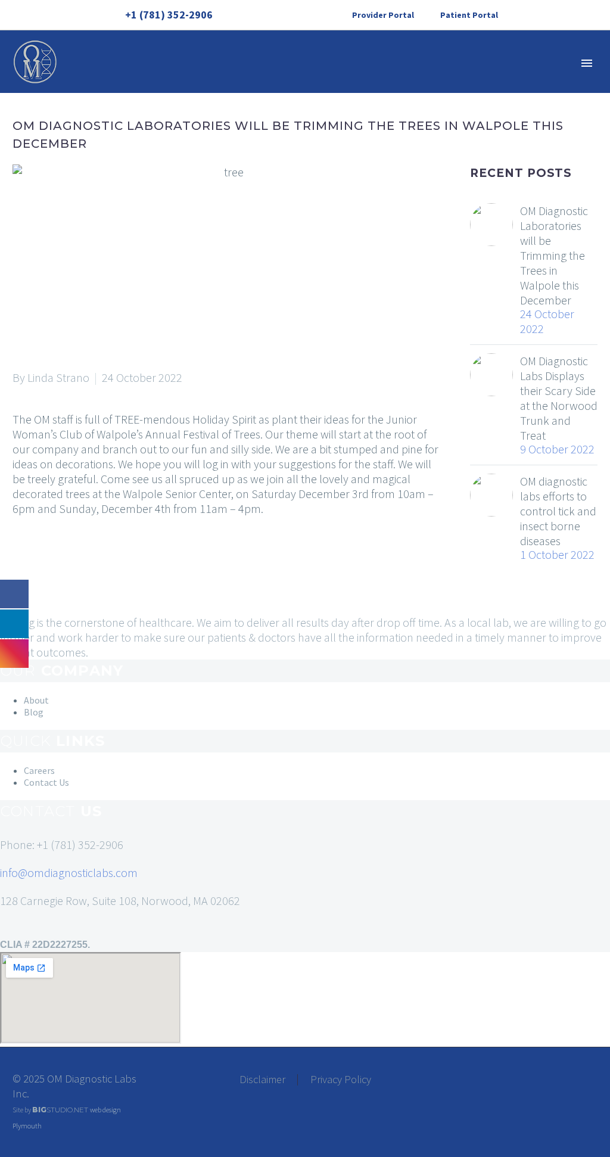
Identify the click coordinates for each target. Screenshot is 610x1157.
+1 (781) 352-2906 (169, 14)
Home (86, 99)
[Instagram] (296, 15)
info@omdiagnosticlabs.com (69, 872)
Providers (359, 99)
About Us (146, 99)
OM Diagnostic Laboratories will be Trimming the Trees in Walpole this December (554, 255)
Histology (284, 99)
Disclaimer (262, 1080)
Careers (428, 99)
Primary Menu (586, 63)
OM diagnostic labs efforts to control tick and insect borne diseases (558, 511)
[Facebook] (260, 15)
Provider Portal (383, 15)
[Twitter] (38, 556)
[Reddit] (109, 556)
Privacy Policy (340, 1080)
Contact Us (555, 99)
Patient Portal (469, 15)
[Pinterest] (56, 556)
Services (213, 99)
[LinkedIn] (278, 15)
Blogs (486, 99)
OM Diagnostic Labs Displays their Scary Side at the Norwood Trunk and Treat (558, 398)
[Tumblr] (74, 556)
